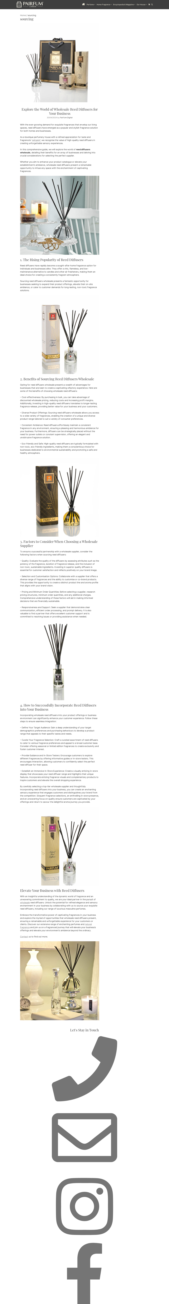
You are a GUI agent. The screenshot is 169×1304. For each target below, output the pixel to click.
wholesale (25, 902)
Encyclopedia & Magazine (123, 4)
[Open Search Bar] (152, 5)
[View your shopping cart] (149, 5)
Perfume (90, 4)
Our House (141, 4)
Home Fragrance (103, 4)
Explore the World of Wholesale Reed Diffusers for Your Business (60, 111)
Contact (24, 936)
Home (23, 15)
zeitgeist (36, 140)
